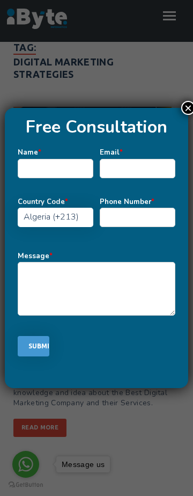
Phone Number (127, 202)
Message (35, 256)
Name (29, 152)
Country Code (43, 202)
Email (111, 152)
